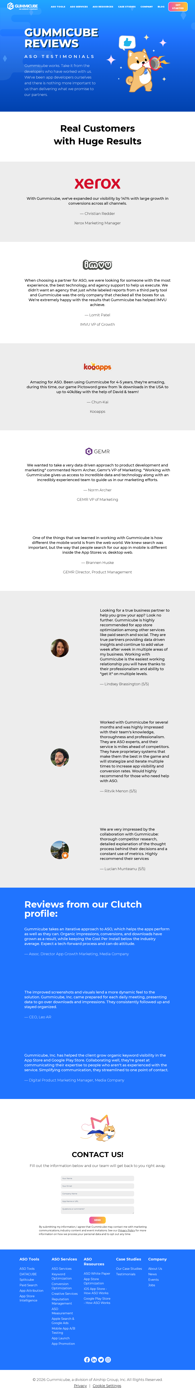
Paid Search (28, 1285)
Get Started (178, 7)
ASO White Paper (97, 1273)
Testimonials (125, 1274)
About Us (155, 1269)
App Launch (61, 1338)
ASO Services (62, 1269)
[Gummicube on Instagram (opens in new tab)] (108, 1360)
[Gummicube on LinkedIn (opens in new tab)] (94, 1360)
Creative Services (65, 1294)
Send (97, 1220)
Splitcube (27, 1280)
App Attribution (31, 1290)
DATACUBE (28, 1274)
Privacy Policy (126, 1230)
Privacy (80, 1386)
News (152, 1274)
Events (153, 1280)
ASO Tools (27, 1269)
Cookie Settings (107, 1386)
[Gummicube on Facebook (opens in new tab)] (87, 1360)
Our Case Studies (129, 1269)
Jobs (151, 1285)
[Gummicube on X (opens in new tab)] (101, 1360)
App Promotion (63, 1344)
